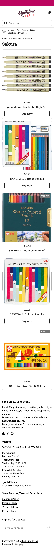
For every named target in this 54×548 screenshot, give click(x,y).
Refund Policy (9, 502)
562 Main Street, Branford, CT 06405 (21, 447)
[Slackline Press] (26, 13)
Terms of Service (11, 506)
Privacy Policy (10, 510)
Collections (16, 38)
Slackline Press (29, 540)
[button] (19, 31)
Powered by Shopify (12, 544)
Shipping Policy (10, 498)
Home (4, 38)
